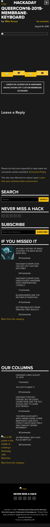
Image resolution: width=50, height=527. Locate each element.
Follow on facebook (3, 216)
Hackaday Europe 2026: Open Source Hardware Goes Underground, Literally (28, 281)
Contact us (19, 216)
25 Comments (24, 314)
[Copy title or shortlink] (16, 26)
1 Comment (23, 382)
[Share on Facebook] (2, 26)
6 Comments (24, 411)
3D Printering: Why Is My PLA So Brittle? (28, 438)
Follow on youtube (11, 216)
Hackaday (25, 2)
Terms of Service (9, 515)
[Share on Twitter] (6, 26)
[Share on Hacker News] (9, 26)
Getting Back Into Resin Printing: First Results (28, 308)
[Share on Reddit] (12, 26)
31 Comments (24, 302)
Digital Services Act (23, 515)
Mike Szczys (11, 21)
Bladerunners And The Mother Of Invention (28, 296)
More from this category (12, 319)
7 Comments (24, 290)
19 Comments (24, 258)
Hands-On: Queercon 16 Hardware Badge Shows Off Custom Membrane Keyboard (22, 87)
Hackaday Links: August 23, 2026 (28, 376)
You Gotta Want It (25, 387)
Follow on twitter (7, 216)
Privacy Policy (43, 512)
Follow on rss (15, 216)
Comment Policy (37, 172)
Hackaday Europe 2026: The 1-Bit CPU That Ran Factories (27, 266)
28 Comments (24, 444)
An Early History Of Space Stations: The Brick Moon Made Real (29, 250)
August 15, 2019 (42, 26)
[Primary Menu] (46, 3)
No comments (42, 21)
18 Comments (24, 432)
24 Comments (24, 273)
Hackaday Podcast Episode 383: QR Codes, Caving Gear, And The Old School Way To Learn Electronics (29, 401)
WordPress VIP (29, 520)
